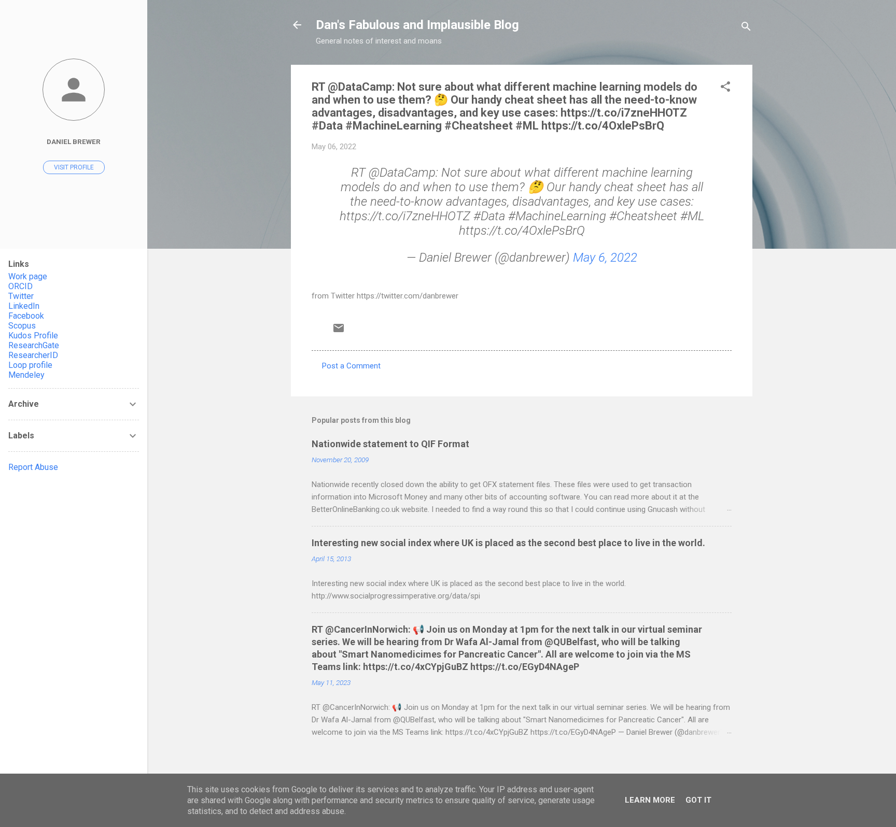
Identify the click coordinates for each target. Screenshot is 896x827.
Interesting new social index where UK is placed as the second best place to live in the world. (508, 542)
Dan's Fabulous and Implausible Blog (417, 25)
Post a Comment (351, 365)
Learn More (650, 800)
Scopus (22, 326)
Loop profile (30, 365)
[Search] (746, 28)
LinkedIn (23, 306)
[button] (725, 88)
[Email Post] (338, 331)
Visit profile (74, 167)
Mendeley (26, 375)
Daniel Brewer (74, 141)
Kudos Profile (33, 335)
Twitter (21, 296)
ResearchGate (33, 345)
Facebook (26, 316)
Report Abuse (33, 467)
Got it (698, 800)
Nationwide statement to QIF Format (390, 443)
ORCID (20, 286)
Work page (27, 276)
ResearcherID (33, 355)
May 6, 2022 (605, 257)
